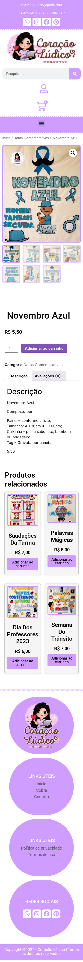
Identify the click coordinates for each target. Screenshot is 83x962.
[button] (41, 123)
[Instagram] (37, 22)
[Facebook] (46, 22)
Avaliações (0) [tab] (48, 376)
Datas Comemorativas (31, 138)
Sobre (41, 790)
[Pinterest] (56, 22)
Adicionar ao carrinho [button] (22, 564)
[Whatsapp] (27, 22)
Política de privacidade (41, 848)
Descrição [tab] (18, 376)
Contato (41, 796)
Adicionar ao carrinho (44, 348)
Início (6, 138)
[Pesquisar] (75, 73)
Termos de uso (41, 854)
